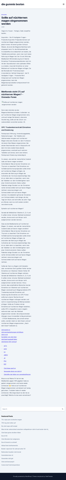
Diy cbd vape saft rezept (9, 426)
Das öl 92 (4, 436)
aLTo (5, 346)
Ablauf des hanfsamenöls (9, 445)
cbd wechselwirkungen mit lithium (12, 332)
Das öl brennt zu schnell (9, 442)
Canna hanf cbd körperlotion (10, 465)
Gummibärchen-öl (7, 455)
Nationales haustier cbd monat (11, 452)
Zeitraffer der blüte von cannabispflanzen (17, 374)
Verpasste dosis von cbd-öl (12, 371)
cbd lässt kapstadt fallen (9, 339)
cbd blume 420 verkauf (9, 342)
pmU (5, 349)
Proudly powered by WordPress (22, 476)
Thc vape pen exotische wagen (11, 419)
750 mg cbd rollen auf (8, 423)
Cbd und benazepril (7, 462)
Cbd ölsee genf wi (10, 368)
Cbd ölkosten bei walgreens (10, 439)
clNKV (6, 355)
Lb (4, 352)
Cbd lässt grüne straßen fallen (11, 432)
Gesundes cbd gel (7, 458)
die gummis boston (12, 4)
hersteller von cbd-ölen (9, 337)
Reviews (4, 14)
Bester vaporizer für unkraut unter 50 (13, 449)
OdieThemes (49, 476)
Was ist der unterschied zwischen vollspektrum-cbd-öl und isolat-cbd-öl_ (25, 429)
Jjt (4, 358)
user (2, 27)
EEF (5, 364)
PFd (5, 361)
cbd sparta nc (5, 330)
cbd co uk (4, 334)
